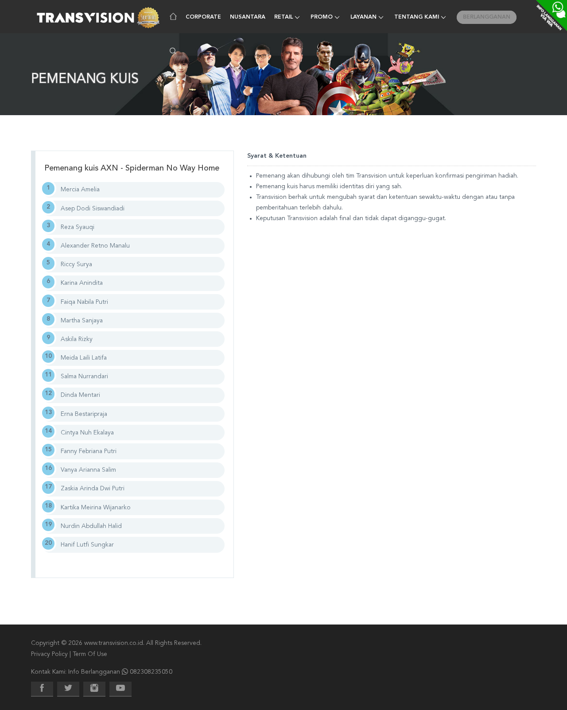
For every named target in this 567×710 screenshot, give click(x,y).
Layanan (363, 17)
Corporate (203, 17)
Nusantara (247, 17)
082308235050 (151, 672)
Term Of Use (90, 654)
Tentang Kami (416, 17)
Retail (283, 17)
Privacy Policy (49, 654)
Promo (322, 17)
